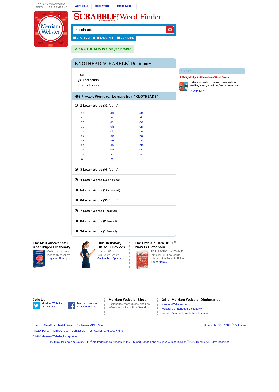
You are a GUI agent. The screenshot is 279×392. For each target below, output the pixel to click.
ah (141, 112)
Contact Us (78, 330)
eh (112, 126)
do (141, 122)
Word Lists (81, 5)
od (82, 145)
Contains (128, 37)
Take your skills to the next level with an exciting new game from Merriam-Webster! (215, 84)
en (141, 126)
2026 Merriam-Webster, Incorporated (55, 336)
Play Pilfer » (197, 90)
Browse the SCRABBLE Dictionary (225, 325)
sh (82, 154)
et (111, 131)
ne (112, 140)
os (141, 149)
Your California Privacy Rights (105, 330)
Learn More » (159, 262)
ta (141, 154)
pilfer (188, 70)
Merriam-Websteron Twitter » (52, 305)
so (112, 154)
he (82, 135)
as (112, 117)
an (82, 117)
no (141, 140)
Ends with (108, 37)
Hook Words (102, 5)
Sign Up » (64, 258)
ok (82, 149)
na (82, 140)
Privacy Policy (41, 330)
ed (82, 126)
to (111, 158)
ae (112, 112)
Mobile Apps (65, 325)
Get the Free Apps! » (109, 258)
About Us (49, 325)
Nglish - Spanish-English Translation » (185, 313)
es (82, 131)
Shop (101, 325)
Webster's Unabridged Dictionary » (182, 308)
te (82, 158)
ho (112, 135)
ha (141, 131)
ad (82, 112)
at (141, 117)
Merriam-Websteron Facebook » (87, 305)
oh (141, 145)
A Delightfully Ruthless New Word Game (204, 77)
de (112, 122)
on (112, 149)
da (82, 122)
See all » (143, 307)
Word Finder (140, 16)
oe (112, 145)
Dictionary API (86, 325)
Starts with (86, 37)
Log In (51, 258)
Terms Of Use (60, 330)
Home (36, 325)
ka (141, 135)
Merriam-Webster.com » (176, 304)
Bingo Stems (125, 5)
